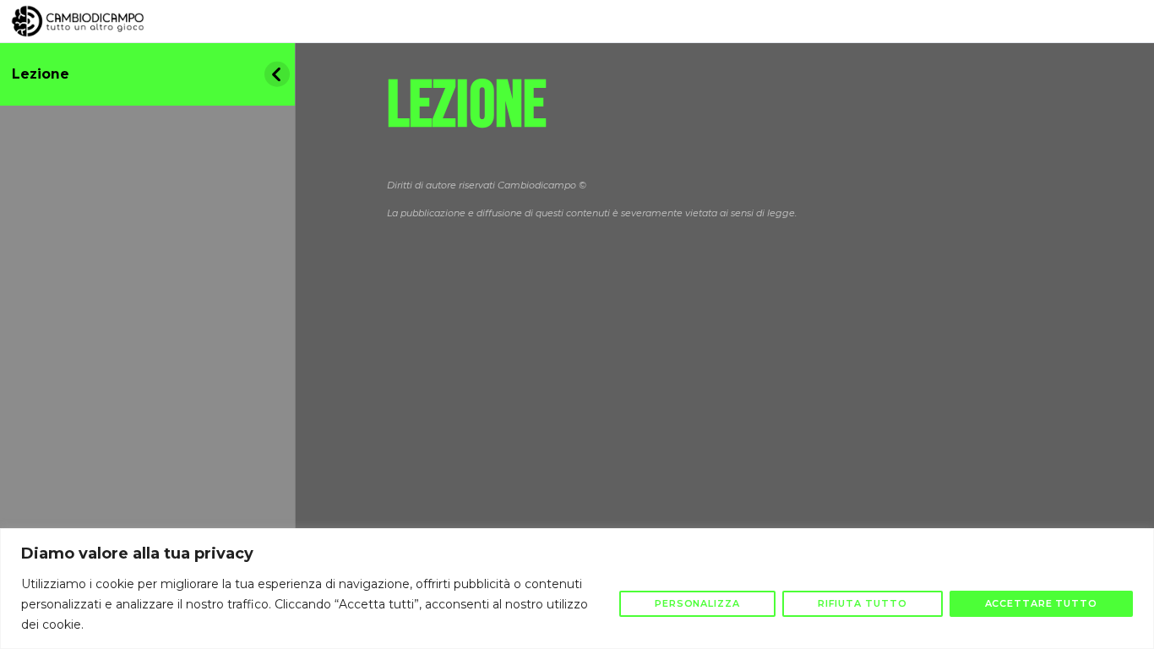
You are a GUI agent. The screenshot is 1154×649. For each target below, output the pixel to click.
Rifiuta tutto (862, 603)
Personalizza (697, 603)
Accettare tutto (1041, 603)
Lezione (40, 74)
